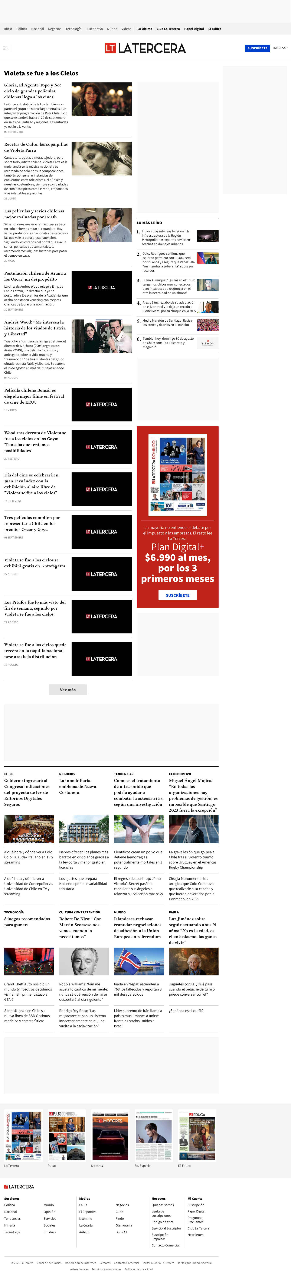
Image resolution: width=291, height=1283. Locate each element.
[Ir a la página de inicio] (145, 48)
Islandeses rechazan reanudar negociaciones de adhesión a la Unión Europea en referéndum (137, 928)
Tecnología (73, 29)
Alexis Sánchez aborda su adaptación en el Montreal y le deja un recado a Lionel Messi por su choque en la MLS (169, 306)
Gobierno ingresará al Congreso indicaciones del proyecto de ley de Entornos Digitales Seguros (27, 793)
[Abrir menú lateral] (7, 48)
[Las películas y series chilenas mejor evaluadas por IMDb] (102, 225)
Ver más (68, 689)
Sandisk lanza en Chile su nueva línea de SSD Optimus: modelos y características (27, 1015)
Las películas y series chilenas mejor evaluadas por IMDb (34, 214)
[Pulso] (67, 1161)
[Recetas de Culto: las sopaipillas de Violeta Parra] (102, 158)
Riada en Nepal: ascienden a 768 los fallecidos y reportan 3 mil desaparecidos (138, 989)
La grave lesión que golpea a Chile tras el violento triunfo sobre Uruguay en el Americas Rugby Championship (192, 859)
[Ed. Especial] (154, 1161)
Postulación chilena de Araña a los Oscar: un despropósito (35, 276)
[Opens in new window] (110, 1161)
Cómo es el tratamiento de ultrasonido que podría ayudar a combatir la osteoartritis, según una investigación (139, 793)
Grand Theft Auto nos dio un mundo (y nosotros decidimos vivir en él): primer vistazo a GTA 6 (28, 992)
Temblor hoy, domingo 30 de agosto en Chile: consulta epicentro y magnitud (168, 342)
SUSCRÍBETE (178, 595)
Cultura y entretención (79, 912)
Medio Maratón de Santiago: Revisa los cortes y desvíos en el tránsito (167, 322)
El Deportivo (94, 29)
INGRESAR (280, 48)
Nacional (37, 29)
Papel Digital (194, 29)
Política (21, 29)
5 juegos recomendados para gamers (27, 922)
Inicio (8, 29)
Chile (8, 774)
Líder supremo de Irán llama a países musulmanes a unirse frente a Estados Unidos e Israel (138, 1018)
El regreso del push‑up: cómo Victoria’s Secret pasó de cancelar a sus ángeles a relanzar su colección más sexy (138, 886)
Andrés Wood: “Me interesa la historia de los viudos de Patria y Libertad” (35, 328)
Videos (126, 29)
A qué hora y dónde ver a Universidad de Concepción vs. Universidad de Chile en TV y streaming (28, 886)
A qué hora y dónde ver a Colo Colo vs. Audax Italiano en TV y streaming (28, 857)
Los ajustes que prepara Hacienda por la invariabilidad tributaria (83, 883)
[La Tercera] (23, 1161)
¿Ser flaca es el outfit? (186, 1010)
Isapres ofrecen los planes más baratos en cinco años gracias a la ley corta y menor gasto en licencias (84, 859)
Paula (174, 912)
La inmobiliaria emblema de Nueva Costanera (77, 787)
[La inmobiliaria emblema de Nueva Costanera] (84, 829)
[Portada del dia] (177, 514)
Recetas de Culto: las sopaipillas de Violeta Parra (36, 148)
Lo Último (144, 29)
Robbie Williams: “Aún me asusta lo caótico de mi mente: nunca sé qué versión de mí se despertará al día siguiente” (83, 992)
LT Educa (215, 29)
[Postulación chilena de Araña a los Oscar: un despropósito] (102, 287)
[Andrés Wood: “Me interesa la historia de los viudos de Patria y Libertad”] (102, 336)
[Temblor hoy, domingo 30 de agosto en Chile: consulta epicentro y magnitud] (208, 343)
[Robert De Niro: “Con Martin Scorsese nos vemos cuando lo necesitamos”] (84, 961)
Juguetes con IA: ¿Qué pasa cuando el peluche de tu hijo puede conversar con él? (192, 989)
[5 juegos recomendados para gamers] (29, 961)
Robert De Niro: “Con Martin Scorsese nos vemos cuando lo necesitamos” (80, 928)
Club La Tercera (168, 29)
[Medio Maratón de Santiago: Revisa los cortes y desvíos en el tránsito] (208, 325)
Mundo (112, 29)
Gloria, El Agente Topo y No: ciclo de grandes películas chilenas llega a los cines (32, 91)
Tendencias (123, 774)
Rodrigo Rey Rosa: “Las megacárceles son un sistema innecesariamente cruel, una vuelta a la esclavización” (82, 1018)
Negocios (54, 29)
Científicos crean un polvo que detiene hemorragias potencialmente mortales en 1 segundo (138, 859)
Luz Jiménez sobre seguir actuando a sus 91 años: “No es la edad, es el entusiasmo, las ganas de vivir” (193, 931)
